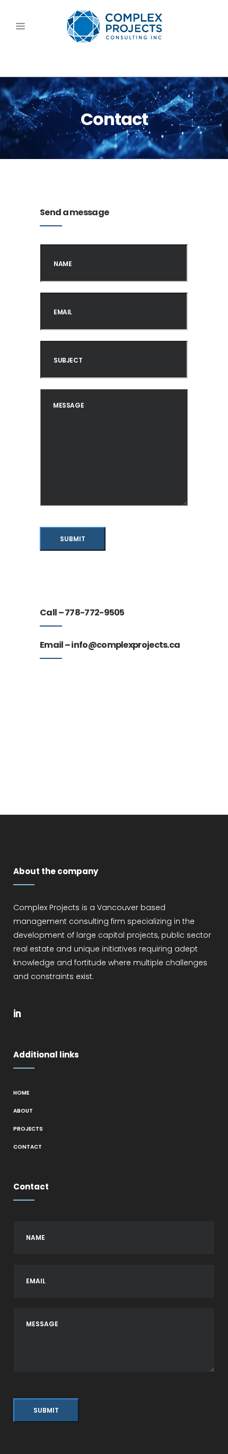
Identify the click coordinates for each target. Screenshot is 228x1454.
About (23, 1111)
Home (21, 1093)
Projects (28, 1129)
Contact (27, 1147)
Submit (72, 538)
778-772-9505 (95, 612)
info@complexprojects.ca (125, 645)
